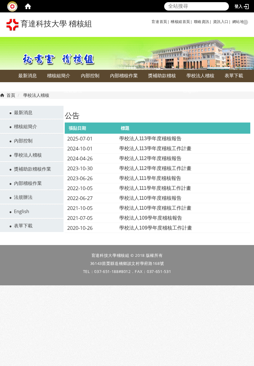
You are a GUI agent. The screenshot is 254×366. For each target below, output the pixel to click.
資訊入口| (222, 21)
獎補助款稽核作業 (32, 169)
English (190, 90)
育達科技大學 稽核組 (55, 24)
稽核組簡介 (58, 75)
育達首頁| (160, 21)
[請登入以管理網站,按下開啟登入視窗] (12, 6)
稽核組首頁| (182, 21)
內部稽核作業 (124, 75)
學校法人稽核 (200, 75)
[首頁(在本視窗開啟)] (28, 6)
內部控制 (90, 75)
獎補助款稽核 (162, 75)
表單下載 (234, 75)
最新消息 (27, 75)
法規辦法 (73, 90)
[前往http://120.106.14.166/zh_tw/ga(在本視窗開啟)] (170, 21)
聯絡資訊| (203, 21)
